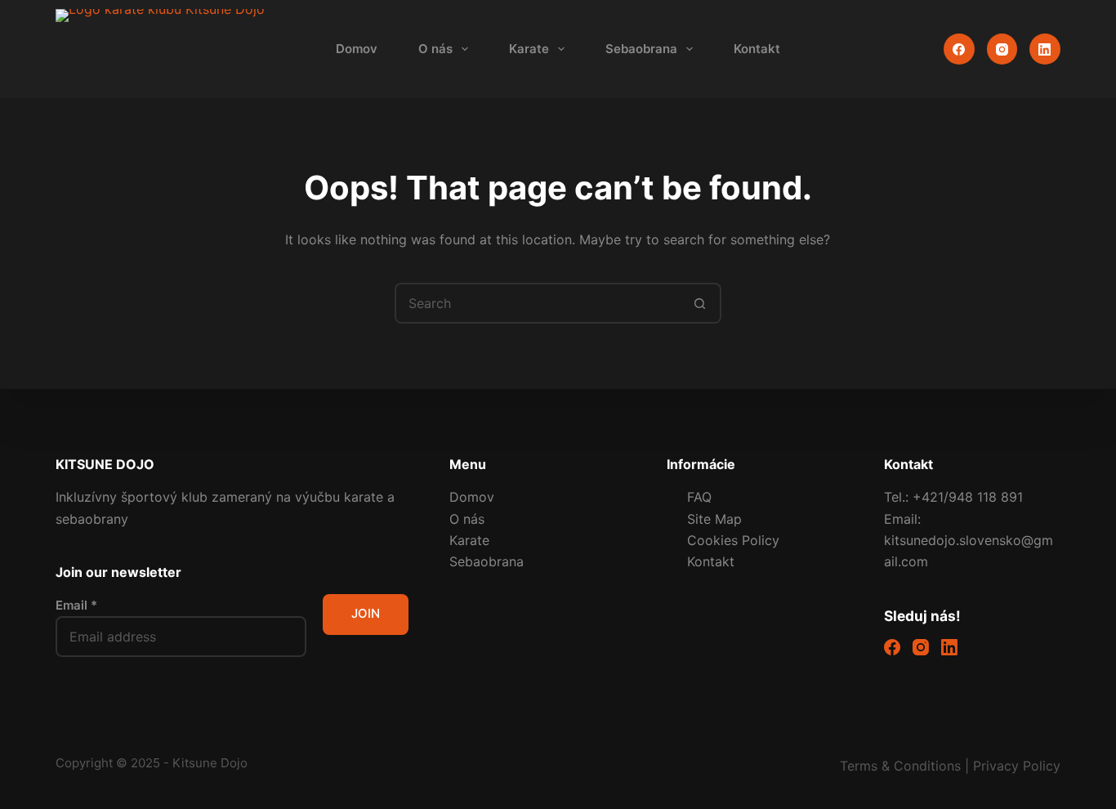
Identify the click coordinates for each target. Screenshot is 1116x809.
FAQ (699, 497)
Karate (529, 48)
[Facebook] (959, 49)
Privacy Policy (1016, 766)
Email (76, 605)
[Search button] (701, 303)
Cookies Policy (733, 540)
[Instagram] (1002, 49)
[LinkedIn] (1044, 49)
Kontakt (757, 48)
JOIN (365, 613)
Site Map (714, 519)
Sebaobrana (641, 48)
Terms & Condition (897, 766)
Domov (356, 48)
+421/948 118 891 (968, 497)
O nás (435, 48)
